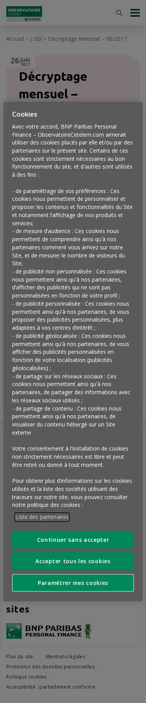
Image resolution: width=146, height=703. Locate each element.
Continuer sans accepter (73, 539)
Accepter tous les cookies (72, 561)
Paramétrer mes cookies (73, 582)
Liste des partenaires (42, 516)
